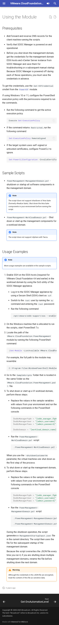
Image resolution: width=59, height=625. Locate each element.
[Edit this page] (55, 17)
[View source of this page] (50, 17)
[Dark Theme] (48, 3)
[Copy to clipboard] (54, 120)
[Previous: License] (4, 601)
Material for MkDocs (19, 622)
